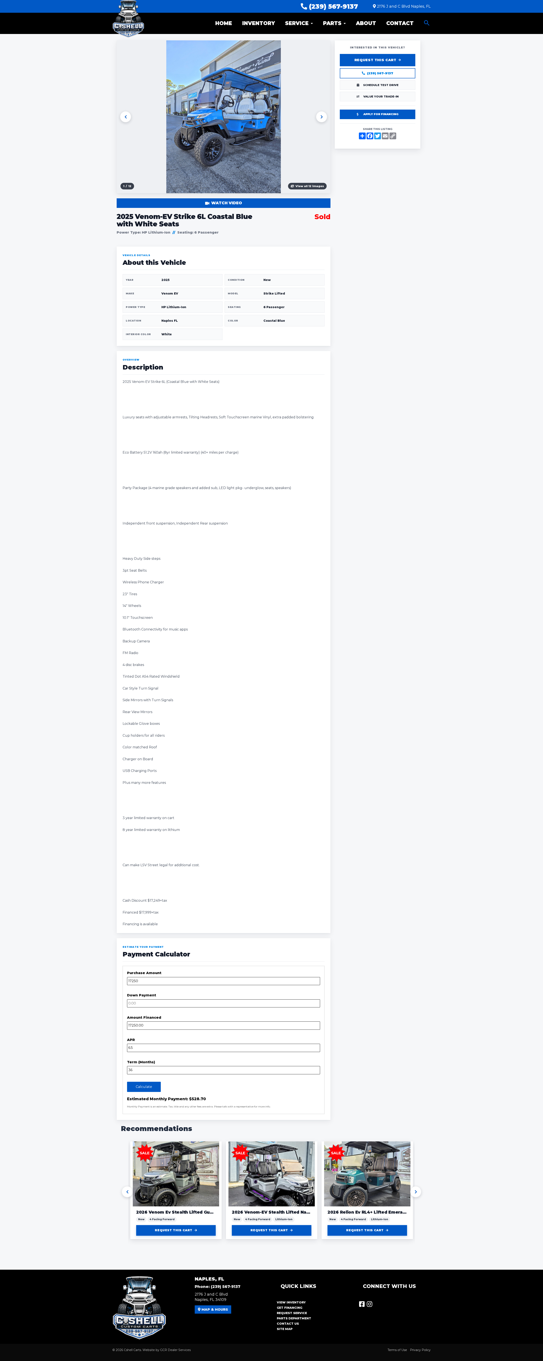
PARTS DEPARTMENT (294, 1318)
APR (131, 1040)
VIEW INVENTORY (291, 1302)
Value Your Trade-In (381, 96)
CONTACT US (288, 1324)
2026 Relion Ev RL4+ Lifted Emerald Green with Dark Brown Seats (271, 1212)
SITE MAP (284, 1329)
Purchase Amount (144, 973)
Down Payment (141, 995)
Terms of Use (397, 1350)
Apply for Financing (381, 114)
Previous (125, 116)
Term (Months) (141, 1062)
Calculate (144, 1087)
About (366, 23)
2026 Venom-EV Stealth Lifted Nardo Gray (176, 1212)
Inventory (258, 23)
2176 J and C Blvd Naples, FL (404, 6)
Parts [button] (332, 23)
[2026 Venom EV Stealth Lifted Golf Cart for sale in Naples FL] (176, 1173)
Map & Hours (214, 1309)
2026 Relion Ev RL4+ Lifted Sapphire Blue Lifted (367, 1212)
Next (321, 116)
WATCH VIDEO (226, 203)
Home (223, 23)
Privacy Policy (420, 1350)
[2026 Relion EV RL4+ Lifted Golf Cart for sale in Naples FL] (271, 1173)
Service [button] (297, 23)
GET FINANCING (289, 1308)
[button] (427, 23)
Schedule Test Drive (381, 85)
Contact (400, 23)
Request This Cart (375, 60)
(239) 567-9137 (332, 6)
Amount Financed (144, 1017)
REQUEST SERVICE (292, 1313)
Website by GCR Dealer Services (167, 1350)
